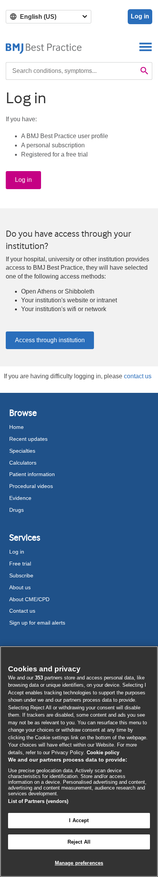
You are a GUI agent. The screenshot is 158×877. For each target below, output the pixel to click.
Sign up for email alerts (37, 623)
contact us (137, 376)
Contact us (22, 611)
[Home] (44, 47)
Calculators (22, 463)
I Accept (79, 820)
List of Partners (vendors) (38, 801)
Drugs (16, 510)
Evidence (20, 498)
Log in (140, 16)
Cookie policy (103, 752)
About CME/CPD (29, 599)
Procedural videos (31, 486)
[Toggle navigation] (145, 46)
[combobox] (71, 71)
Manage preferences (79, 863)
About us (20, 587)
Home (16, 427)
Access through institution (50, 340)
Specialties (22, 451)
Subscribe (21, 575)
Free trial (20, 563)
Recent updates (28, 439)
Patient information (32, 474)
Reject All (79, 842)
